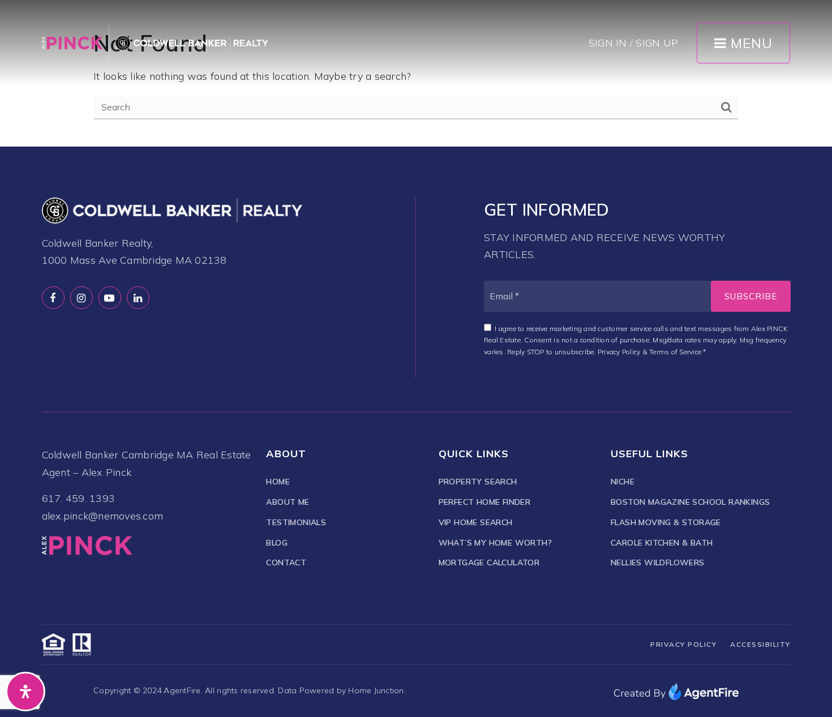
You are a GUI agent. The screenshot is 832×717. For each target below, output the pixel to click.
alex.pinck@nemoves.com (103, 515)
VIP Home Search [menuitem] (476, 522)
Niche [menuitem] (622, 481)
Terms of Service (675, 351)
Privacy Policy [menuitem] (683, 644)
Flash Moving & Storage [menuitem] (666, 522)
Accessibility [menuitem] (760, 644)
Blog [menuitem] (277, 543)
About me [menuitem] (287, 502)
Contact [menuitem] (286, 562)
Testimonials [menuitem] (296, 522)
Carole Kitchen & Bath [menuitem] (662, 543)
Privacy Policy (619, 351)
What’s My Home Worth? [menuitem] (495, 543)
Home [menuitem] (278, 481)
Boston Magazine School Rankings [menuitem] (690, 502)
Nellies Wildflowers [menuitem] (658, 562)
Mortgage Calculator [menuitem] (489, 562)
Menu (750, 43)
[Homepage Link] (155, 42)
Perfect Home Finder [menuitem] (485, 502)
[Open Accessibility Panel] (25, 691)
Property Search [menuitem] (478, 481)
